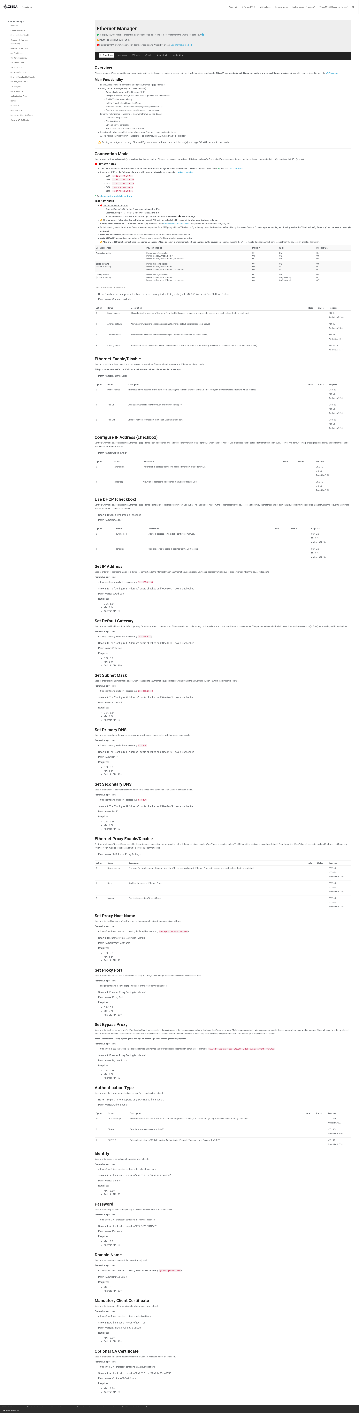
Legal (3, 1410)
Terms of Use (9, 1410)
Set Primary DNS (17, 67)
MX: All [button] (148, 55)
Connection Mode (18, 30)
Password (15, 106)
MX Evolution (265, 7)
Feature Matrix (281, 7)
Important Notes (236, 168)
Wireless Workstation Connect (176, 224)
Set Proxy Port (16, 86)
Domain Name (16, 110)
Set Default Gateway (19, 58)
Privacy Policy (16, 1410)
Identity (13, 101)
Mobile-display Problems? (304, 7)
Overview (14, 26)
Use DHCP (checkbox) (19, 48)
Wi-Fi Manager (332, 73)
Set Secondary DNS (18, 72)
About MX (233, 7)
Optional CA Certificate (20, 120)
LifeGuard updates (184, 172)
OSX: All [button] (135, 55)
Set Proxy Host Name (19, 82)
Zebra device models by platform (116, 196)
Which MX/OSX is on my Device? (333, 7)
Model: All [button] (177, 55)
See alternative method (181, 45)
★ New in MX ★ (249, 7)
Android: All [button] (162, 55)
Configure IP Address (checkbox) (19, 42)
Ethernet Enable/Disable (20, 35)
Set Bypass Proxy (17, 91)
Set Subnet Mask (17, 63)
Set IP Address (16, 53)
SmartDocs (107, 55)
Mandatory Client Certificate (22, 115)
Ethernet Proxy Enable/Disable (23, 77)
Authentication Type (19, 96)
